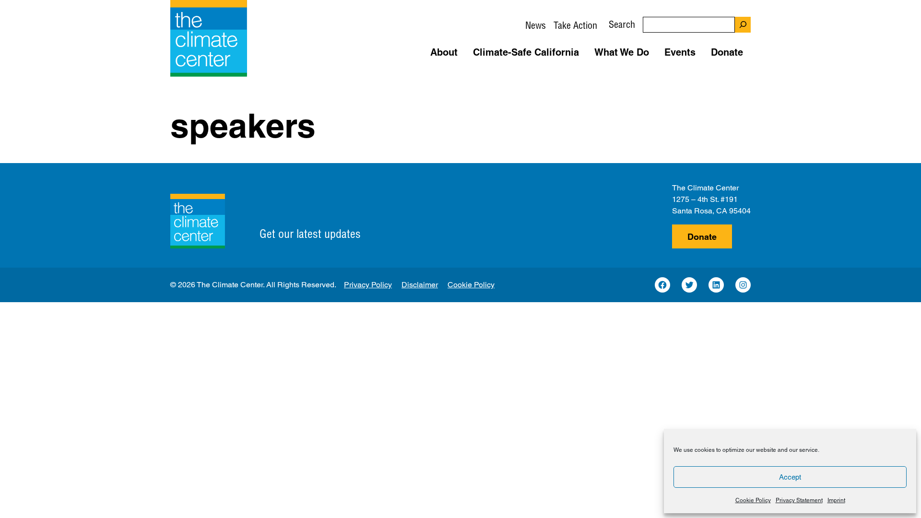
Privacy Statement (799, 500)
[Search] (743, 25)
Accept (790, 477)
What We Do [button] (621, 52)
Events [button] (680, 52)
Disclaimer (419, 284)
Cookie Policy (753, 500)
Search (622, 24)
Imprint (836, 500)
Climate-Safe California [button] (526, 52)
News (535, 25)
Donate (702, 237)
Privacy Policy (368, 284)
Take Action (575, 25)
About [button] (444, 52)
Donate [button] (727, 52)
